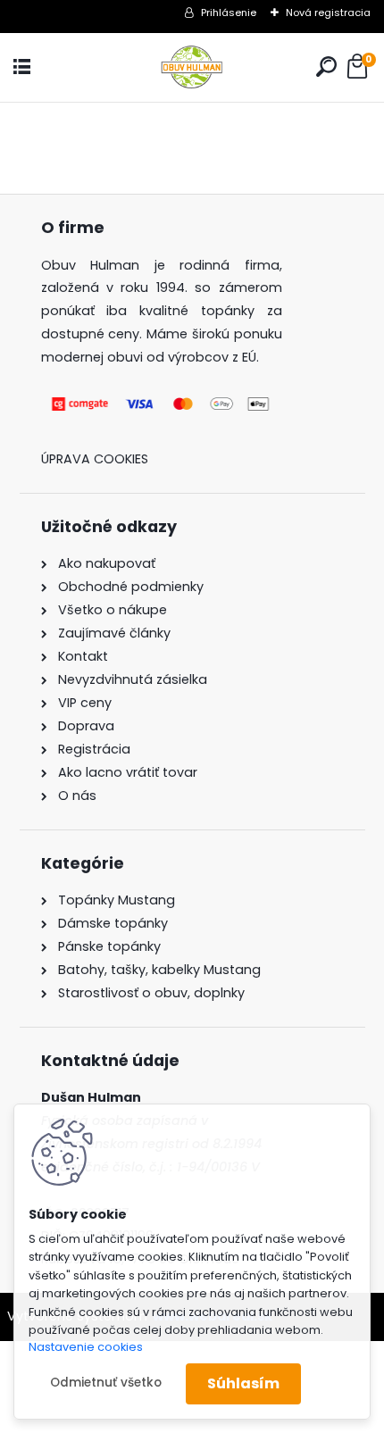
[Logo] (192, 67)
